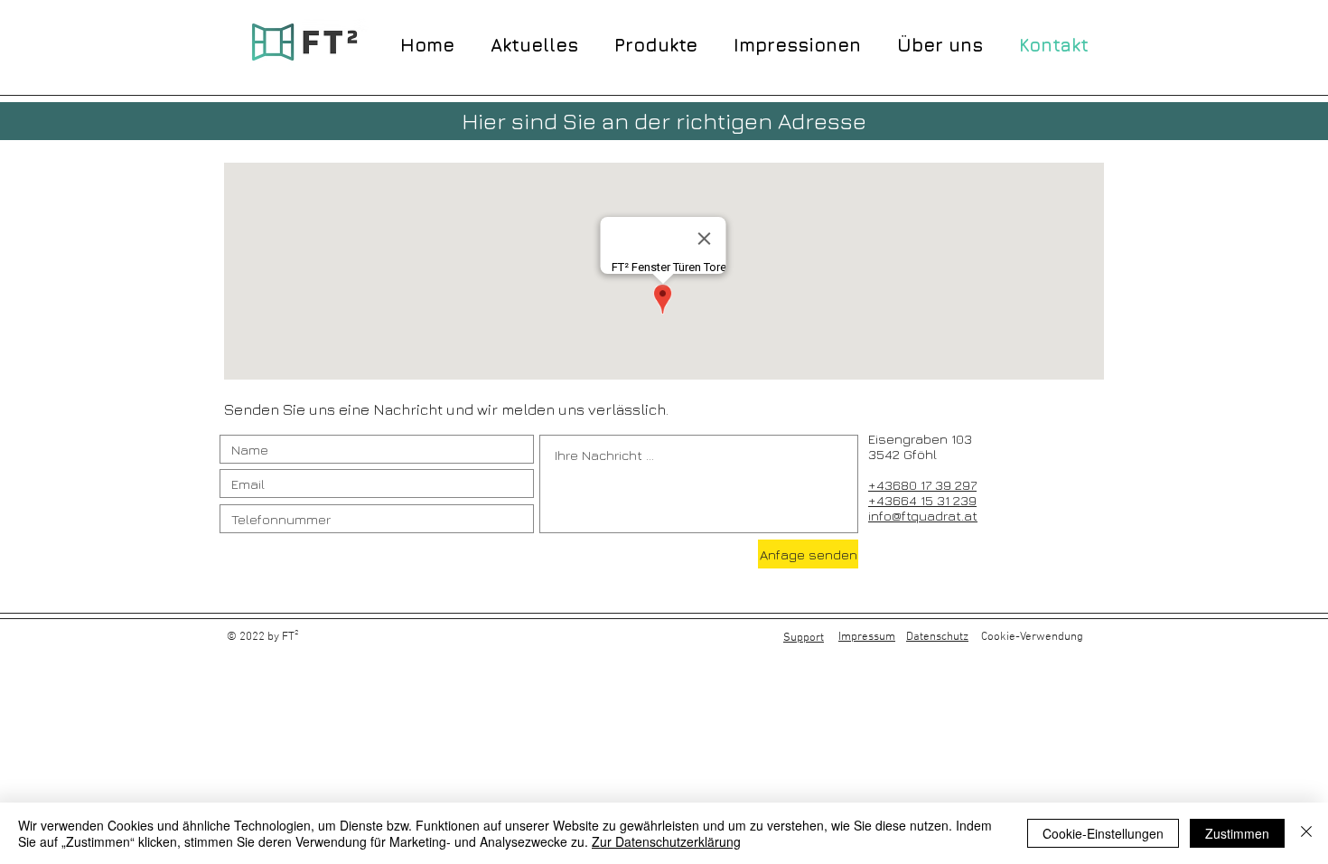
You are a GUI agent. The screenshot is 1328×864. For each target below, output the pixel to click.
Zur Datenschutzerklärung (666, 841)
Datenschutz (937, 637)
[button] (655, 43)
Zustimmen (1237, 833)
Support (803, 638)
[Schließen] (1306, 833)
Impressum (866, 637)
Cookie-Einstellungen (1103, 833)
